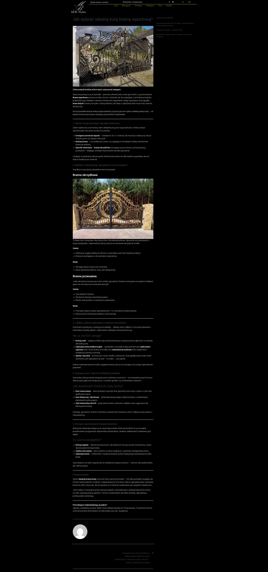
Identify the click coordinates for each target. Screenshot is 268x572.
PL (183, 2)
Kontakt (169, 6)
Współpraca (150, 6)
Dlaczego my (126, 6)
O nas (116, 6)
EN (189, 2)
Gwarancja (138, 6)
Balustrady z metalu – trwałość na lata (169, 30)
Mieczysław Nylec (100, 531)
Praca (160, 6)
